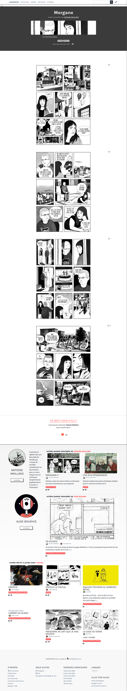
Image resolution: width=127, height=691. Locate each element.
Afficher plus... (68, 683)
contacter (17, 480)
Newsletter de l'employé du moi (46, 676)
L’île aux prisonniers (95, 475)
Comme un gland (18, 613)
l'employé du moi (75, 659)
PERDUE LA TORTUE (56, 587)
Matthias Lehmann (54, 636)
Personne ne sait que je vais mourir (62, 632)
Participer (41, 2)
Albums (33, 2)
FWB (15, 686)
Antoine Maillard (71, 17)
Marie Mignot (15, 589)
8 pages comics (96, 683)
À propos (50, 2)
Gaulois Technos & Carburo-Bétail (100, 588)
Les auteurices (12, 678)
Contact (10, 683)
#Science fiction (51, 487)
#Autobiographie (14, 618)
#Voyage (85, 640)
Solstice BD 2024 (69, 673)
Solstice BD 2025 (69, 671)
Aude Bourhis (80, 496)
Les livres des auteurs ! (99, 686)
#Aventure (12, 592)
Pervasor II (52, 475)
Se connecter (13, 671)
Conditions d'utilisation (16, 681)
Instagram (40, 671)
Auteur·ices (24, 2)
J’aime (62, 434)
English (94, 671)
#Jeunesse (92, 640)
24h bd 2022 (68, 678)
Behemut (88, 634)
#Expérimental (50, 553)
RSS (38, 673)
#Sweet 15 (66, 40)
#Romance (19, 592)
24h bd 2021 (68, 681)
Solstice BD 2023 (69, 676)
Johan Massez (52, 589)
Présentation (12, 673)
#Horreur (98, 603)
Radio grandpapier (97, 681)
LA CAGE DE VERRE (92, 631)
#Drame (60, 40)
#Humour (22, 618)
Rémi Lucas (15, 615)
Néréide (13, 587)
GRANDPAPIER (14, 2)
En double (52, 541)
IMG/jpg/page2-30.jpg (15, 611)
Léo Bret (88, 592)
